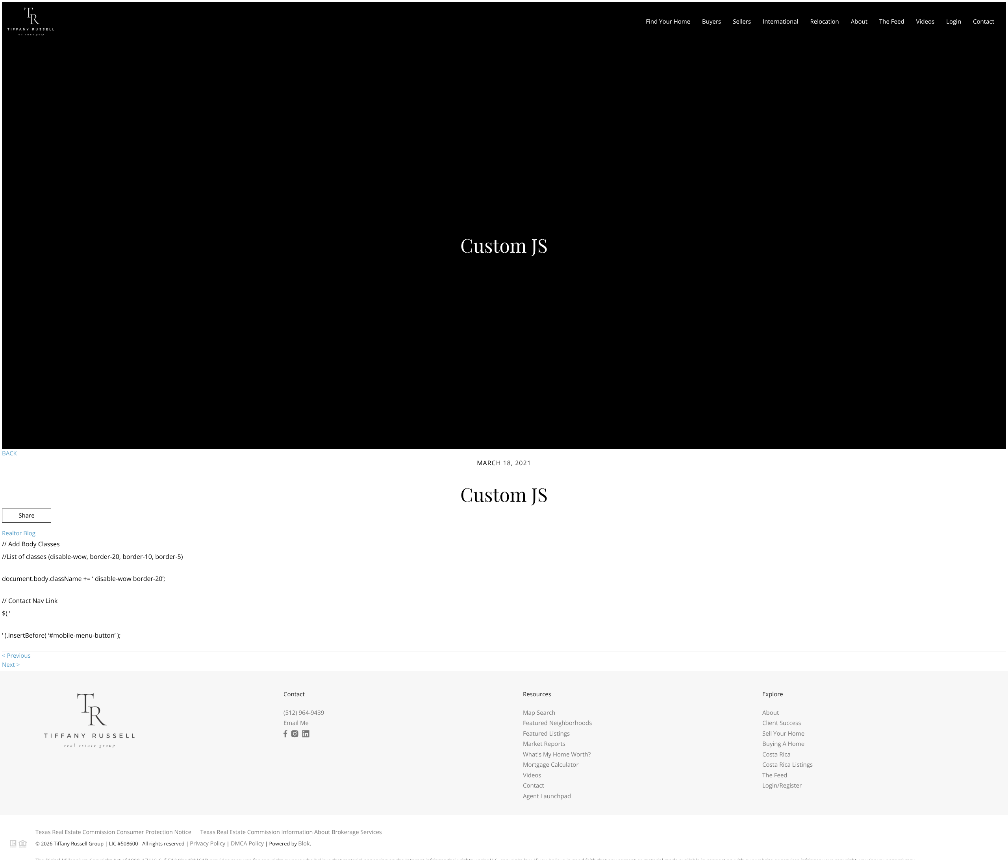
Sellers (742, 22)
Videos (925, 22)
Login (953, 22)
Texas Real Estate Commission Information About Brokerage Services (291, 832)
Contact (983, 22)
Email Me (296, 723)
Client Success (781, 723)
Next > (11, 665)
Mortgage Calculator (551, 765)
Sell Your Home (783, 734)
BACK (9, 453)
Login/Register (782, 786)
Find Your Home (668, 22)
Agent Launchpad (547, 796)
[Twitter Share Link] (27, 537)
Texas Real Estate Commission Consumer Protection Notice (113, 832)
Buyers (711, 22)
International (780, 22)
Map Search (539, 713)
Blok (303, 843)
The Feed (891, 22)
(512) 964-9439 (304, 713)
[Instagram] (294, 734)
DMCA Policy (247, 843)
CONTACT (892, 557)
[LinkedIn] (305, 734)
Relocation (824, 22)
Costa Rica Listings (787, 765)
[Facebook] (285, 734)
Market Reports (544, 744)
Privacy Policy (207, 843)
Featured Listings (546, 734)
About (859, 22)
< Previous (16, 656)
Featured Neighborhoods (557, 723)
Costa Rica (776, 754)
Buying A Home (783, 744)
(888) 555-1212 (944, 557)
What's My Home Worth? (557, 754)
